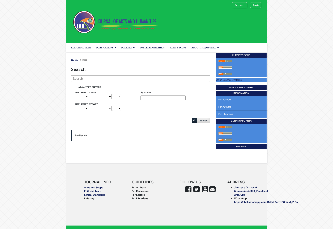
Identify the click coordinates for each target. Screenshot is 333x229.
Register (239, 5)
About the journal (204, 47)
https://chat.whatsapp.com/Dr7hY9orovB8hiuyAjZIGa (266, 202)
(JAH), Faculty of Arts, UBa (251, 191)
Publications (105, 47)
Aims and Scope (93, 187)
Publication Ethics (152, 47)
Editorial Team (81, 47)
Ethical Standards (94, 194)
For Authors (224, 106)
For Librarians (225, 114)
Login (256, 5)
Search (203, 120)
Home (74, 59)
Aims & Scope (178, 47)
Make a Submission (241, 87)
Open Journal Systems (229, 79)
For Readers (224, 99)
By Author (146, 92)
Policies (127, 47)
